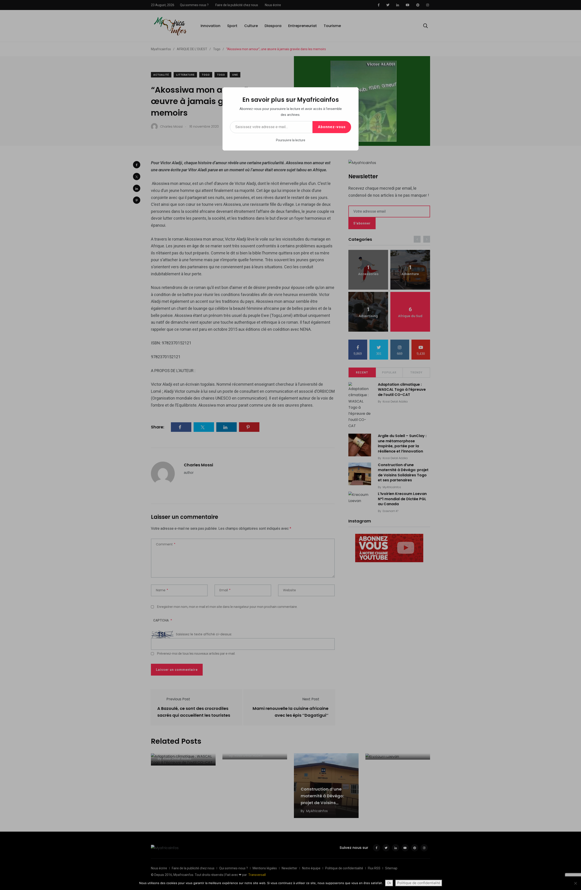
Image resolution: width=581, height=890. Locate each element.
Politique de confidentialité (418, 883)
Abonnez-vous (332, 127)
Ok (389, 883)
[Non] (575, 883)
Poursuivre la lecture (290, 140)
